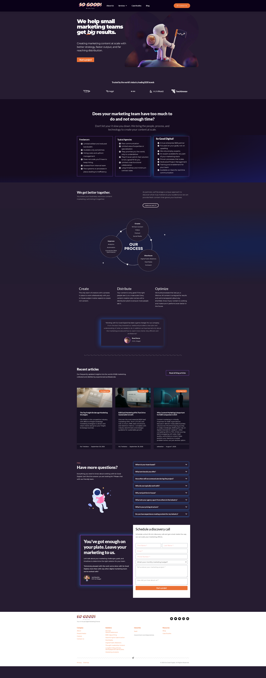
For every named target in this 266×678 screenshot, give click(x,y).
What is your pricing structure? (146, 507)
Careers (79, 636)
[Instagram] (183, 618)
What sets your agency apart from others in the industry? (156, 500)
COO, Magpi (136, 341)
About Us (110, 6)
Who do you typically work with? (147, 486)
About (79, 631)
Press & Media (81, 633)
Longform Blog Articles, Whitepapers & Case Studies (114, 648)
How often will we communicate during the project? (154, 479)
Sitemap (86, 662)
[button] (161, 464)
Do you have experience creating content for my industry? (156, 514)
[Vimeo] (187, 618)
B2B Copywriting (111, 635)
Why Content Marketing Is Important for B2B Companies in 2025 (171, 414)
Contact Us (80, 639)
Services (121, 6)
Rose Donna (136, 338)
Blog (148, 6)
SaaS (135, 631)
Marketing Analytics (112, 652)
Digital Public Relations (113, 643)
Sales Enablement (111, 632)
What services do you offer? (145, 472)
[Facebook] (171, 618)
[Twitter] (175, 618)
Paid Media (109, 640)
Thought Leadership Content (115, 645)
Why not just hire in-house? (145, 493)
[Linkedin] (179, 618)
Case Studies (136, 6)
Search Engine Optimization (115, 637)
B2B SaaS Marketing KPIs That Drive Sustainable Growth (131, 414)
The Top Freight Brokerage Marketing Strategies (94, 414)
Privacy (79, 662)
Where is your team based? (145, 464)
